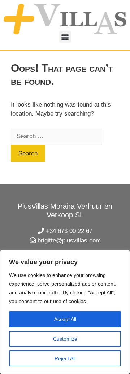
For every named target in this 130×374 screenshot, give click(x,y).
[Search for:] (56, 136)
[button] (65, 37)
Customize (65, 339)
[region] (65, 312)
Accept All (65, 319)
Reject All (65, 358)
